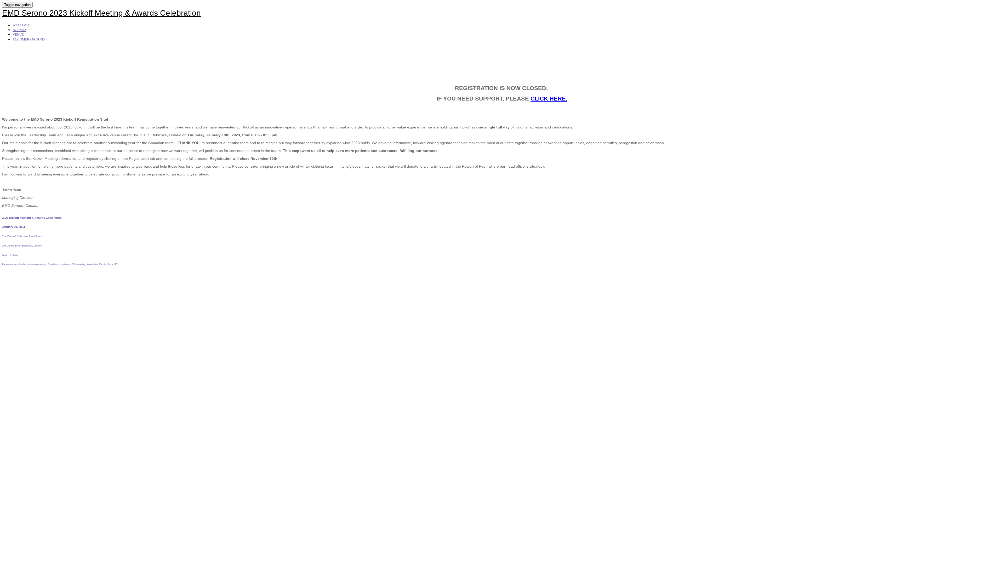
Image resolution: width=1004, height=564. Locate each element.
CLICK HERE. (548, 98)
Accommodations (29, 39)
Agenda (19, 30)
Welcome (21, 25)
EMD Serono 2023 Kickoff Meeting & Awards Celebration (101, 13)
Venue (18, 35)
